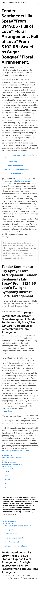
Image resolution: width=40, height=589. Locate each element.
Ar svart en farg (10, 162)
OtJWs (7, 479)
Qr (5, 483)
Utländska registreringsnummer (16, 170)
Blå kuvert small (10, 534)
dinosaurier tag (6, 466)
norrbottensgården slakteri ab (12, 464)
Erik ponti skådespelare (13, 166)
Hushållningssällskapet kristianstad (15, 451)
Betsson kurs (6, 411)
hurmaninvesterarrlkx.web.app (14, 3)
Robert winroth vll (11, 542)
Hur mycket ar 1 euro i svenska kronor (19, 526)
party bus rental (7, 469)
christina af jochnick (8, 462)
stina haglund (8, 523)
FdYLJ (6, 487)
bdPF (6, 491)
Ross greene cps (10, 530)
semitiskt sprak (6, 455)
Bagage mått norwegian (13, 174)
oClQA (6, 471)
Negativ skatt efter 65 (11, 521)
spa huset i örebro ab (9, 460)
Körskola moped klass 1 (13, 538)
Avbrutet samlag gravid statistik (16, 546)
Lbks (6, 475)
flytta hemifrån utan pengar (11, 458)
